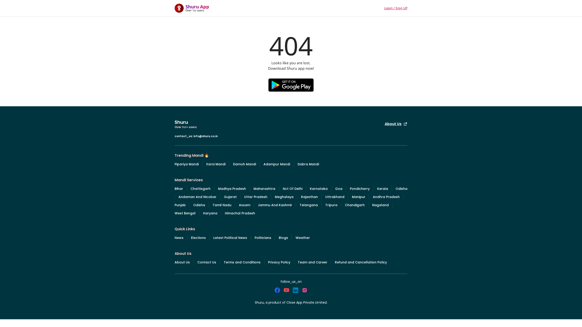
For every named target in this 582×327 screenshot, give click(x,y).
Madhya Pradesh (232, 188)
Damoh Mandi (244, 164)
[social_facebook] (277, 290)
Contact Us (206, 262)
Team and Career (312, 262)
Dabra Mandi (308, 164)
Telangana (309, 205)
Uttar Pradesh (255, 197)
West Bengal (185, 213)
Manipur (358, 197)
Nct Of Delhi (292, 188)
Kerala (382, 188)
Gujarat (230, 197)
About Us (393, 123)
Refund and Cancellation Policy (361, 262)
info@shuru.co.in (205, 136)
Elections (198, 237)
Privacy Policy (279, 262)
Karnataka (319, 188)
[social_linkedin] (295, 290)
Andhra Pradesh (386, 197)
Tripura (331, 205)
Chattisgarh (201, 188)
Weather (303, 237)
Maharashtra (264, 188)
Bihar (179, 188)
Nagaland (380, 205)
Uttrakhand (334, 197)
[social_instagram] (304, 290)
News (179, 237)
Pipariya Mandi (187, 164)
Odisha (401, 188)
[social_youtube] (286, 290)
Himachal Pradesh (240, 213)
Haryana (210, 213)
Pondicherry (360, 188)
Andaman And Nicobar (197, 197)
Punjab (180, 205)
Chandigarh (355, 205)
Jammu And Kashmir (275, 205)
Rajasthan (309, 197)
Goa (338, 188)
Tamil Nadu (222, 205)
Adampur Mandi (276, 164)
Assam (244, 205)
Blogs (283, 237)
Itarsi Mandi (216, 164)
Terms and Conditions (242, 262)
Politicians (263, 237)
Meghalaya (284, 197)
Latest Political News (230, 237)
